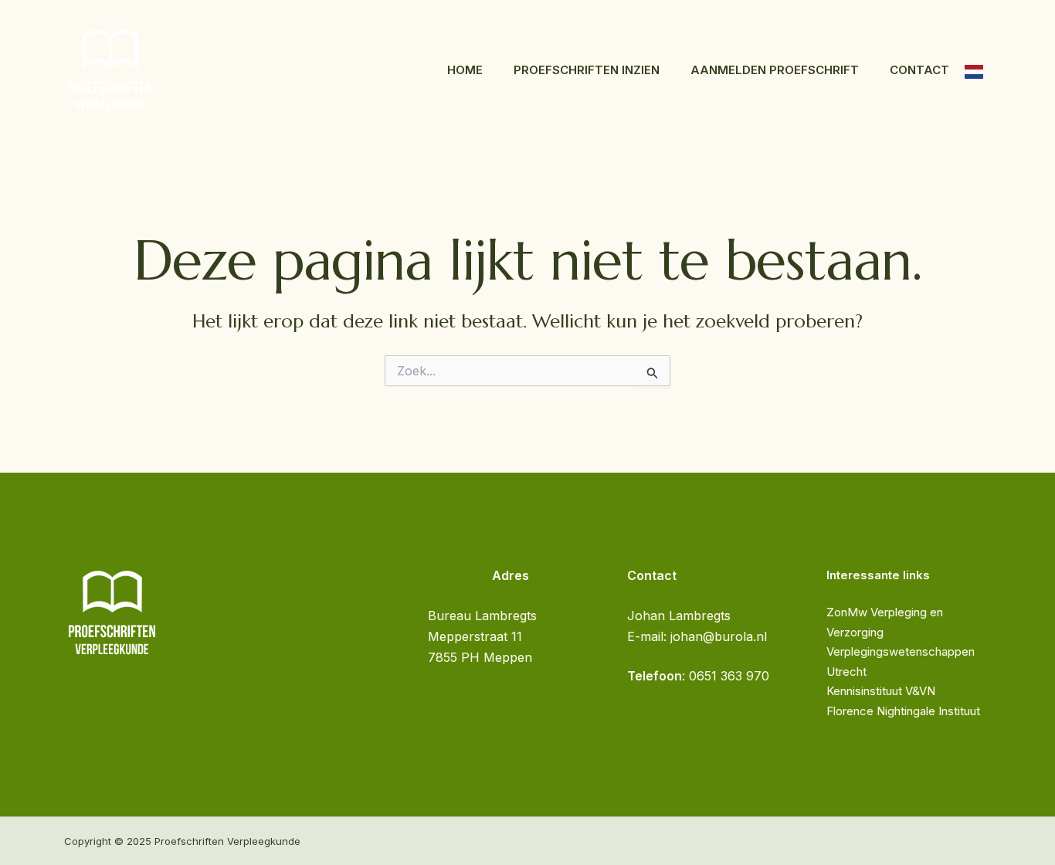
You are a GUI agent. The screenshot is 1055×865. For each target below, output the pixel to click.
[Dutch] (974, 70)
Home (465, 70)
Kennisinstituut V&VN (880, 691)
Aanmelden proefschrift (774, 70)
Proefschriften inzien (587, 70)
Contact (919, 70)
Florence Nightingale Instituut (903, 711)
